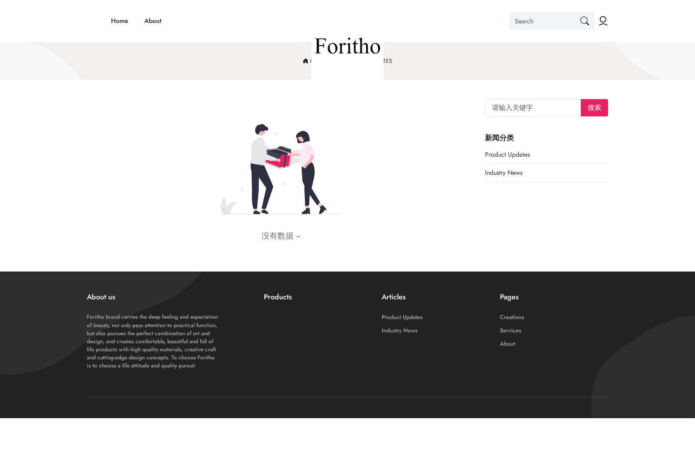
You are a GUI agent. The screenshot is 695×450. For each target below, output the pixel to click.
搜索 (594, 107)
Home (119, 20)
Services (510, 330)
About (152, 20)
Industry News (503, 172)
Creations (512, 317)
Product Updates (507, 154)
